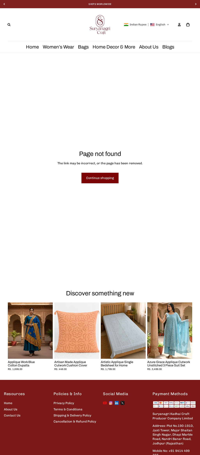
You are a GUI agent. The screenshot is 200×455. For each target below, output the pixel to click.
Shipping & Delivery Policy (72, 415)
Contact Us (12, 415)
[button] (146, 25)
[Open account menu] (179, 24)
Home (8, 403)
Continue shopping (100, 178)
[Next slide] (96, 330)
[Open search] (9, 24)
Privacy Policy (64, 403)
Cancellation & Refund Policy (75, 421)
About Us (10, 409)
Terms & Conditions (68, 409)
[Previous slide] (57, 330)
